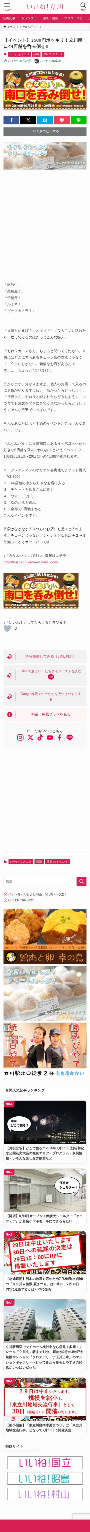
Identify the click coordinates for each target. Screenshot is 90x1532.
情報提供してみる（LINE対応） (50, 656)
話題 (36, 54)
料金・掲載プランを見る (51, 714)
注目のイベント (53, 54)
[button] (11, 120)
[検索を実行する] (81, 881)
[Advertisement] (45, 222)
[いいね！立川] (45, 7)
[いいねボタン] (7, 628)
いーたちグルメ (19, 54)
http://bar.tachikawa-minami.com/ (31, 562)
